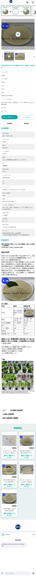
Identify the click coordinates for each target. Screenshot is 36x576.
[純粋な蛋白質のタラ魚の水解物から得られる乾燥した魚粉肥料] (18, 34)
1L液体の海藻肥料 (8, 414)
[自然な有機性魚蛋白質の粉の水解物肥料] (9, 469)
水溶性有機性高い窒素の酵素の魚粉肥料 (9, 509)
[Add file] (2, 573)
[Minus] (34, 535)
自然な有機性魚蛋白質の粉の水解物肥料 (9, 481)
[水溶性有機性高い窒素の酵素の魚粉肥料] (9, 498)
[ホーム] (18, 529)
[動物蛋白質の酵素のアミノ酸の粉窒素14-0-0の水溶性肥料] (26, 440)
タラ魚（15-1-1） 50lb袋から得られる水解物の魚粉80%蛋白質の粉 (9, 452)
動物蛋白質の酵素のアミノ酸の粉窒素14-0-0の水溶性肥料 (26, 452)
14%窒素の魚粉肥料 (16, 410)
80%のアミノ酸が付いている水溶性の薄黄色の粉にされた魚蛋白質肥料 (26, 481)
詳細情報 (9, 123)
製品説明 (26, 123)
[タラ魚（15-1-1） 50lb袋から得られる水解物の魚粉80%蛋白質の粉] (9, 440)
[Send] (33, 573)
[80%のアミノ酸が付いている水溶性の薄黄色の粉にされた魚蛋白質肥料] (26, 469)
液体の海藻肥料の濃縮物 (10, 418)
